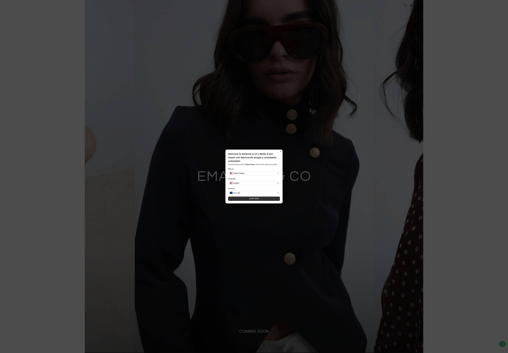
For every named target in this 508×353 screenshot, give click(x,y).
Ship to (230, 169)
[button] (254, 173)
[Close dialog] (280, 151)
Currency (231, 189)
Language (231, 179)
